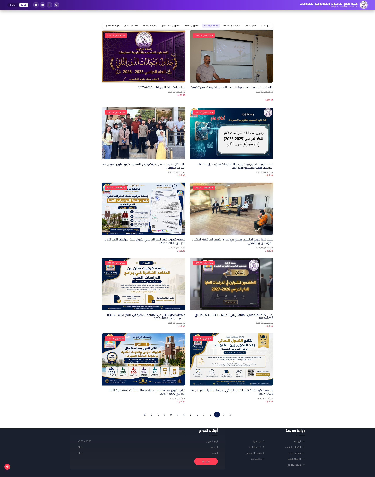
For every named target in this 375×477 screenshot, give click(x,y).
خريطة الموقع (112, 26)
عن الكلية (250, 26)
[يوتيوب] (42, 4)
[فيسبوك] (49, 4)
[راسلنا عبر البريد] (36, 4)
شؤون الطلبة (191, 26)
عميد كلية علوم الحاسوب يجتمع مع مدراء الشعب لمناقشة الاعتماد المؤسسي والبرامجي (232, 241)
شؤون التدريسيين (169, 26)
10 (157, 414)
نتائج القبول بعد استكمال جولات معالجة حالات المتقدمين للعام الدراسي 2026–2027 (147, 391)
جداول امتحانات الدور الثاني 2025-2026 (161, 87)
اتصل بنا (206, 461)
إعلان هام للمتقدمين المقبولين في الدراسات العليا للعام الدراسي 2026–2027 (234, 316)
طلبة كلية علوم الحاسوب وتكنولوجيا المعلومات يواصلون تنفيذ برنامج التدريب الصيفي (143, 165)
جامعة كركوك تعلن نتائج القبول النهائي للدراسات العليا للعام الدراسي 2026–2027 (231, 391)
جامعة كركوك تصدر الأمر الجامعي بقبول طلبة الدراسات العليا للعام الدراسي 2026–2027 (145, 241)
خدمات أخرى (130, 26)
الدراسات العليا (149, 26)
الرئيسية (265, 26)
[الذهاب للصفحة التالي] (151, 414)
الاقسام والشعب (230, 26)
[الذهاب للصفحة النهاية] (145, 414)
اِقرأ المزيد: (269, 100)
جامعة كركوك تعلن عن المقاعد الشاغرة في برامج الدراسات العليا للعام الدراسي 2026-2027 (146, 316)
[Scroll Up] (7, 467)
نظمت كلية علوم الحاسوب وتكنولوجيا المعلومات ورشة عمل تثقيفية (231, 87)
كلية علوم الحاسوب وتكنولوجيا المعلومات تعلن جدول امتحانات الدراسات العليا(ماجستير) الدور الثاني (235, 165)
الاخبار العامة (210, 26)
